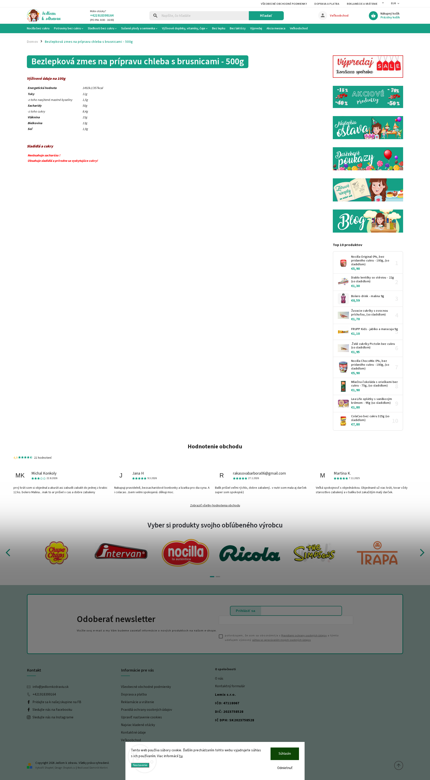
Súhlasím (285, 753)
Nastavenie (140, 765)
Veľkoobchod (131, 740)
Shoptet (49, 768)
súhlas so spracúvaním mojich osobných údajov (281, 640)
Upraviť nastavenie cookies (141, 717)
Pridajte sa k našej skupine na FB (56, 702)
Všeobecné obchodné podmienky (284, 4)
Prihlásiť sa (245, 611)
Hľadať (266, 15)
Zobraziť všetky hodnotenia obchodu (215, 505)
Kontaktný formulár (230, 686)
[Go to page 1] (212, 576)
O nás (219, 678)
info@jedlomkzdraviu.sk (50, 686)
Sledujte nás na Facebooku (52, 709)
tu (181, 756)
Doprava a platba (326, 4)
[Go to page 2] (218, 576)
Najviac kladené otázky (138, 724)
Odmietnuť (284, 768)
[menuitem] (39, 28)
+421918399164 (44, 694)
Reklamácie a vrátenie (362, 4)
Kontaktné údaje (133, 732)
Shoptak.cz (69, 768)
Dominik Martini (99, 768)
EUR (393, 3)
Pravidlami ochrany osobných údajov (304, 635)
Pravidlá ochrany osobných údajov (146, 709)
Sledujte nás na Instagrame (52, 717)
